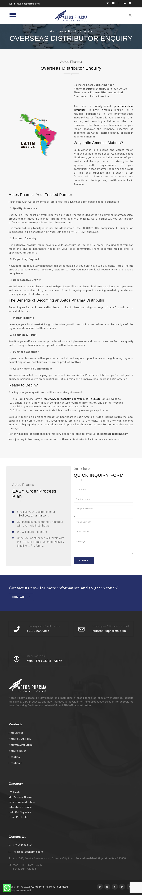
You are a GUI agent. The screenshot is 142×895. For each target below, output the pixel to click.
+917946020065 (22, 845)
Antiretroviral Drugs (21, 744)
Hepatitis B (15, 763)
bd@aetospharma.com (114, 433)
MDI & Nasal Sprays (21, 797)
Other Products (18, 817)
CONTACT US (21, 597)
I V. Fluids (14, 792)
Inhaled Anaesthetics (22, 802)
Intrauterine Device (20, 807)
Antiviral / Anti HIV (20, 738)
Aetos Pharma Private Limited (49, 886)
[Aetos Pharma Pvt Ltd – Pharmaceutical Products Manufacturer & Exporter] (71, 15)
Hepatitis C (16, 757)
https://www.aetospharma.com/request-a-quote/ (71, 398)
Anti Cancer (16, 732)
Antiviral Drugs (17, 751)
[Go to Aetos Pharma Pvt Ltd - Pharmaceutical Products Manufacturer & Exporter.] (51, 31)
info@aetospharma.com (27, 3)
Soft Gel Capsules (20, 812)
